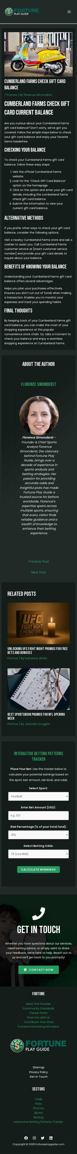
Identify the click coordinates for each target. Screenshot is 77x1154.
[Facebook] (26, 1138)
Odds (38, 1099)
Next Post (38, 572)
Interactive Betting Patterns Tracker (38, 1122)
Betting (38, 1117)
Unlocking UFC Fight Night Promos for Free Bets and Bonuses (38, 650)
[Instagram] (34, 1138)
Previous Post (38, 561)
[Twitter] (42, 1138)
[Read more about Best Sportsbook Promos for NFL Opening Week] (39, 689)
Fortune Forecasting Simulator (38, 1027)
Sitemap (38, 1067)
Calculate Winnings (38, 870)
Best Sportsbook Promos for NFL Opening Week (36, 716)
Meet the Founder (38, 1004)
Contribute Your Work (39, 1022)
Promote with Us (38, 1017)
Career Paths (39, 1013)
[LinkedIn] (51, 1138)
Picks (38, 1104)
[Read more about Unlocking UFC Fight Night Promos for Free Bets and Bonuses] (39, 623)
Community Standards (38, 1008)
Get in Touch (39, 1077)
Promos (12, 95)
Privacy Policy (38, 1072)
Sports (38, 1113)
